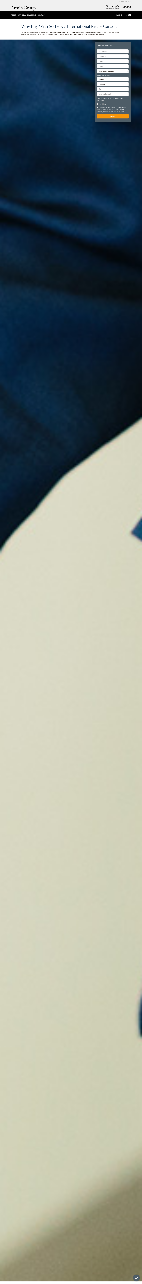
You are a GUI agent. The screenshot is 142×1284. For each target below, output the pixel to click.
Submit (112, 116)
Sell (24, 15)
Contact (41, 15)
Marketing (31, 15)
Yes (100, 104)
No (105, 104)
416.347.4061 (121, 15)
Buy (19, 15)
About (13, 15)
